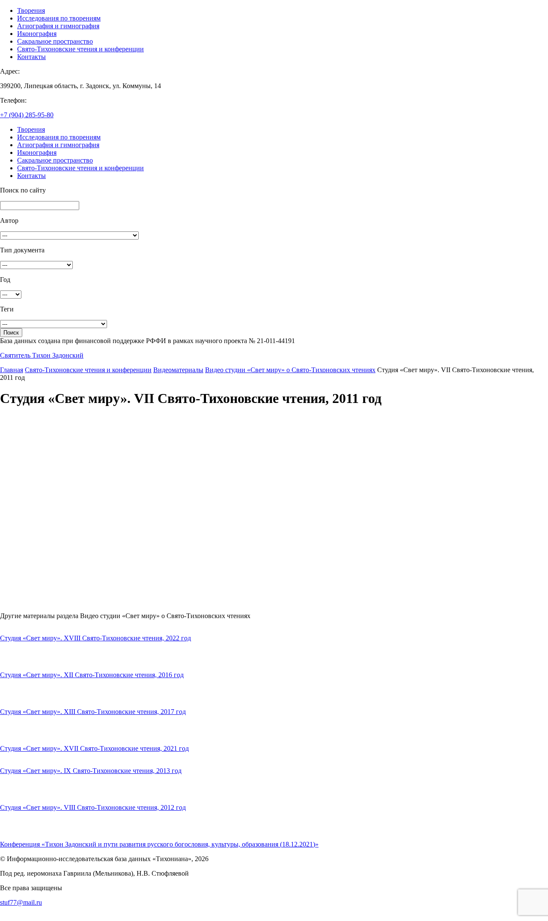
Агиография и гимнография (58, 26)
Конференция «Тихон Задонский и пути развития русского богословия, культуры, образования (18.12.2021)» (159, 844)
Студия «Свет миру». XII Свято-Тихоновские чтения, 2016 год (92, 674)
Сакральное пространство (55, 41)
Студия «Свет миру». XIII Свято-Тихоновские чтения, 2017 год (93, 711)
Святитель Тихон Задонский (41, 355)
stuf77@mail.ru (21, 902)
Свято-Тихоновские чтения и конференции (80, 49)
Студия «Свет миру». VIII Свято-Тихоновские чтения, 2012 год (93, 807)
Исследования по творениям (59, 18)
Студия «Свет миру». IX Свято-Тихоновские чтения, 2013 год (91, 770)
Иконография (37, 33)
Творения (31, 10)
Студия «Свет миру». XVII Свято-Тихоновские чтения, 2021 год (94, 748)
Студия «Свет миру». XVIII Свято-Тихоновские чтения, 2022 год (95, 638)
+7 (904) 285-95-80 (27, 114)
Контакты (31, 56)
